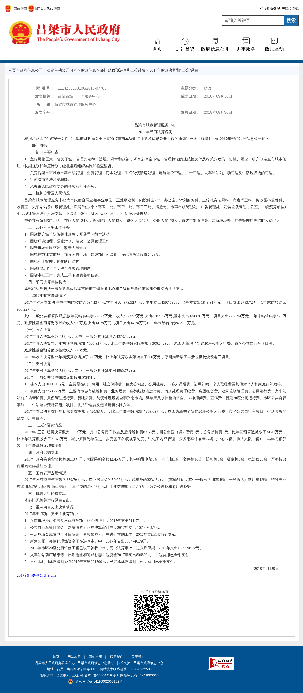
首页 (56, 657)
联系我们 (116, 657)
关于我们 (138, 657)
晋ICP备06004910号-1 (101, 675)
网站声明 (95, 657)
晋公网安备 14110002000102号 (99, 681)
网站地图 (74, 657)
